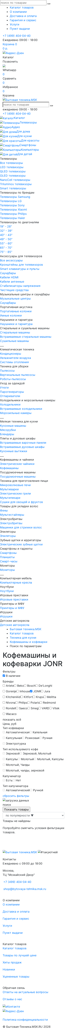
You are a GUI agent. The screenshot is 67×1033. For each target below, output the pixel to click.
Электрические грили (15, 493)
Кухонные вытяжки (13, 451)
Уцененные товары (16, 976)
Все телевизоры (11, 163)
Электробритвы (11, 523)
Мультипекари (10, 497)
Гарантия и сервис (23, 20)
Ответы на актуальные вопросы (25, 992)
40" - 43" (6, 235)
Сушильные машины (14, 341)
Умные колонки (11, 315)
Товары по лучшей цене (19, 955)
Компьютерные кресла (16, 582)
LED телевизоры (11, 167)
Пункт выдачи (20, 28)
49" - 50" (6, 239)
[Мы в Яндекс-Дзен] (13, 52)
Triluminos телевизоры (16, 184)
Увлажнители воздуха (15, 358)
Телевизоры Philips (13, 213)
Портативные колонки (16, 311)
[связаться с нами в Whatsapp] (4, 65)
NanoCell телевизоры (15, 180)
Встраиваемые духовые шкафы (22, 447)
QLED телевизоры (13, 171)
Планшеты (7, 557)
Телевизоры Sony (12, 205)
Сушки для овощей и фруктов (21, 502)
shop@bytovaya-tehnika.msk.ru (24, 889)
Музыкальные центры (15, 298)
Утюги (4, 387)
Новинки (9, 969)
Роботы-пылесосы (13, 379)
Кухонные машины (13, 425)
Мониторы (7, 570)
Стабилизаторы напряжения (20, 286)
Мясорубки (8, 430)
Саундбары (8, 273)
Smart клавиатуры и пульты (19, 269)
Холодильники (10, 404)
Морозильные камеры (15, 413)
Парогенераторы (12, 391)
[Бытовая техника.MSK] (20, 852)
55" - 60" (6, 243)
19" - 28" (6, 226)
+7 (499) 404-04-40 (17, 35)
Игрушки (6, 616)
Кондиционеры (10, 353)
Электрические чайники (17, 464)
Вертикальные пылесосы (17, 375)
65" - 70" (6, 247)
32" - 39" (6, 230)
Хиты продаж (12, 962)
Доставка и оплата (23, 16)
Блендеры (7, 434)
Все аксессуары (11, 260)
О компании (18, 11)
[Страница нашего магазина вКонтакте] (11, 1006)
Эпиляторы (8, 536)
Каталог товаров (22, 7)
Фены (4, 510)
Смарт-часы (8, 561)
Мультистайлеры (12, 514)
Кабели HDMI (9, 277)
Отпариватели (10, 396)
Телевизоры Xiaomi (13, 209)
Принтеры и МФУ (12, 608)
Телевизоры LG (11, 201)
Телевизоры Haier (12, 218)
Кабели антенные (12, 281)
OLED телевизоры (13, 175)
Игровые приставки (14, 599)
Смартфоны (8, 553)
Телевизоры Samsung (15, 197)
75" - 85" (6, 252)
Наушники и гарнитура (16, 324)
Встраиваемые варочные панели (23, 442)
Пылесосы (7, 370)
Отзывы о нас (12, 999)
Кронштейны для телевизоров (21, 264)
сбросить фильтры (16, 796)
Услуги (14, 24)
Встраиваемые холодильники (21, 408)
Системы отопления (14, 362)
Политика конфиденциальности (25, 1019)
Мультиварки (9, 489)
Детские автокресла (14, 625)
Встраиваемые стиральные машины (25, 336)
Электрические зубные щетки (21, 544)
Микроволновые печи (15, 485)
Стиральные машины (15, 332)
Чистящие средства (14, 290)
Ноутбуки (7, 591)
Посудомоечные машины (18, 476)
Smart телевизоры (13, 188)
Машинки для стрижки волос (21, 527)
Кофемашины (9, 468)
